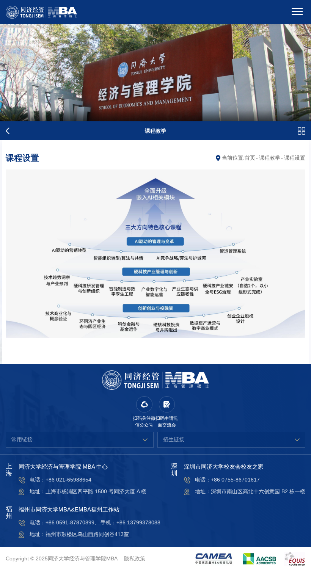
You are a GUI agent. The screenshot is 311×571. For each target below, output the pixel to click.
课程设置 (294, 158)
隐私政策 (134, 559)
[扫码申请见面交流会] (167, 404)
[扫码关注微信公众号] (144, 404)
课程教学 (269, 158)
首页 (250, 158)
